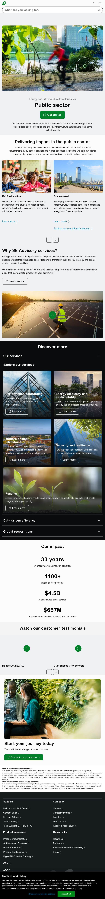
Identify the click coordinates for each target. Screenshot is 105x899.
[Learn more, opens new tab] (10, 222)
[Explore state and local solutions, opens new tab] (73, 229)
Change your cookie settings (42, 894)
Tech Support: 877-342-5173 (17, 860)
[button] (15, 281)
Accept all (66, 894)
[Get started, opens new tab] (52, 115)
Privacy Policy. (52, 808)
